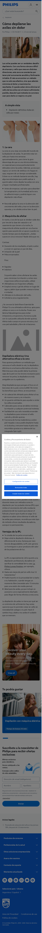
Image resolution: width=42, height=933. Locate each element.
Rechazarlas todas (20, 488)
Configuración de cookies (20, 482)
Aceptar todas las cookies (20, 495)
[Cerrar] (35, 435)
